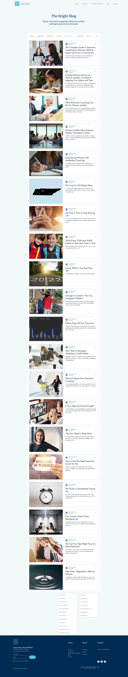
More (88, 36)
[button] (97, 36)
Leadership (40, 36)
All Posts (31, 36)
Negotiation (80, 36)
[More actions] (96, 44)
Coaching (58, 36)
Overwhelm (49, 36)
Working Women (69, 36)
